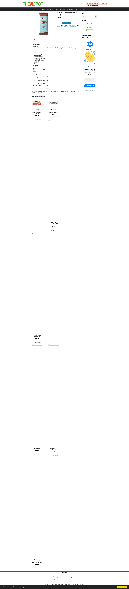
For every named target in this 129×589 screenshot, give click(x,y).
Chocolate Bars (72, 25)
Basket (56, 9)
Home (43, 9)
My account (70, 9)
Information (83, 9)
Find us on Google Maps (54, 581)
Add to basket (66, 23)
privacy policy (88, 90)
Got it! (121, 587)
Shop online (50, 9)
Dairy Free (59, 26)
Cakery (76, 9)
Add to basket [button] (38, 119)
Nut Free (74, 26)
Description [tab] (37, 39)
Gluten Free (65, 26)
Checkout (62, 9)
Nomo (70, 26)
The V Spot (64, 572)
